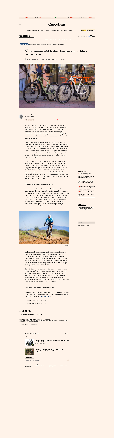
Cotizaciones (47, 30)
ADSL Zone (91, 36)
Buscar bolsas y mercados (84, 218)
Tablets (50, 39)
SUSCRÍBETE (83, 30)
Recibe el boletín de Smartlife (33, 333)
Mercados (37, 30)
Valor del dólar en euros (83, 17)
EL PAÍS (70, 30)
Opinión (65, 30)
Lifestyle (63, 39)
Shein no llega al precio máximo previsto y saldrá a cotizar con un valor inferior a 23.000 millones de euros (86, 182)
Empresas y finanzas (31, 30)
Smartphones (45, 39)
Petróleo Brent (51, 17)
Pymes (70, 39)
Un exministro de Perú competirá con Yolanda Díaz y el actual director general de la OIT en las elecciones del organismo (86, 175)
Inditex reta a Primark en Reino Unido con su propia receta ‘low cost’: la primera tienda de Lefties (86, 188)
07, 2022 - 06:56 (29, 116)
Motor (67, 39)
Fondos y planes (53, 30)
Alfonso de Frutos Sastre (40, 343)
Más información (28, 366)
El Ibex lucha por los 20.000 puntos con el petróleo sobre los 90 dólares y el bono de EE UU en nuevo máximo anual (86, 193)
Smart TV (54, 39)
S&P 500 (36, 17)
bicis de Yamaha (45, 296)
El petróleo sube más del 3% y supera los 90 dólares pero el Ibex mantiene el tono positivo (46, 44)
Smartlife (24, 36)
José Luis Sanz (38, 352)
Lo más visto (81, 204)
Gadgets (58, 39)
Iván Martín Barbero (31, 115)
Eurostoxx (83, 225)
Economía (42, 30)
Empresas (32, 360)
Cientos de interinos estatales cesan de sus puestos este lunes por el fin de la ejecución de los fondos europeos (86, 208)
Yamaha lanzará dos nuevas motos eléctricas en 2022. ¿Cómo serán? (52, 341)
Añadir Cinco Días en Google (63, 119)
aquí (53, 366)
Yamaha (27, 360)
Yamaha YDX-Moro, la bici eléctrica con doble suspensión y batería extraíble (49, 350)
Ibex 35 (23, 17)
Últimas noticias (60, 30)
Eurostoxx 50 (66, 17)
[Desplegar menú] (20, 24)
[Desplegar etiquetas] (68, 360)
